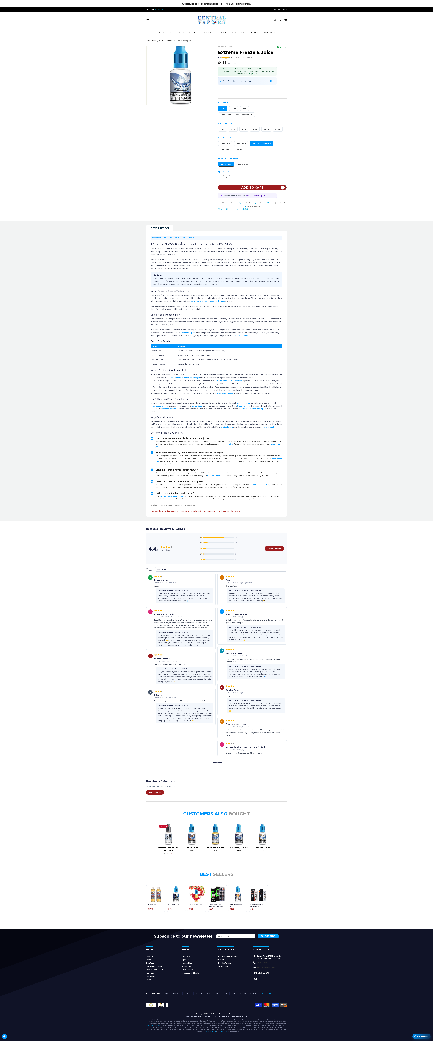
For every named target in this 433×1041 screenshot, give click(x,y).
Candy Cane (197, 406)
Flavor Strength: (228, 158)
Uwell (208, 993)
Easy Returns (261, 203)
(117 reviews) (236, 58)
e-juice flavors (227, 427)
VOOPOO (199, 993)
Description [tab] (160, 228)
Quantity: (223, 172)
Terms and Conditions (209, 1031)
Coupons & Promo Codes (154, 970)
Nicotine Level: (227, 123)
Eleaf (225, 993)
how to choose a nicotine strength (185, 377)
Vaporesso (188, 993)
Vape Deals (269, 32)
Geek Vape (176, 993)
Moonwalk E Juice (215, 848)
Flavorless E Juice (188, 332)
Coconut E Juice (262, 848)
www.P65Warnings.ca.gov (153, 1025)
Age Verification (222, 966)
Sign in (284, 9)
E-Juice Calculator (187, 970)
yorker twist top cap (224, 393)
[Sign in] (280, 20)
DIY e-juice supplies (240, 335)
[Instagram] (255, 979)
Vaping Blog (186, 956)
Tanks (222, 32)
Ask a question (155, 792)
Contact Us (149, 956)
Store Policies (150, 963)
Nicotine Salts (186, 966)
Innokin (234, 993)
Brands (254, 32)
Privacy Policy (223, 1031)
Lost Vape (254, 993)
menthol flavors (169, 409)
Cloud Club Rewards (224, 963)
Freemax (243, 993)
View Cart (220, 960)
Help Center (150, 973)
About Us (277, 9)
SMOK (167, 993)
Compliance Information (154, 966)
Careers (148, 980)
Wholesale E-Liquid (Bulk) (190, 973)
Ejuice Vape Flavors (187, 32)
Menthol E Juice (243, 403)
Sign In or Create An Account (227, 956)
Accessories (238, 32)
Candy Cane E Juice (199, 301)
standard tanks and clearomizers (228, 381)
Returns (149, 960)
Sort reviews (149, 569)
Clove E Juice (191, 848)
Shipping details (254, 73)
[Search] (275, 20)
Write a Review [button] (248, 58)
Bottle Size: (225, 103)
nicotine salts (197, 499)
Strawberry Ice (243, 406)
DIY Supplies (164, 32)
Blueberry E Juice (239, 848)
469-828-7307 (159, 10)
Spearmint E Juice (217, 301)
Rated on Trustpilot (253, 206)
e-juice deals (269, 427)
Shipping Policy (151, 976)
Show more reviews (216, 762)
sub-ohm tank (188, 384)
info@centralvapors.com (266, 967)
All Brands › (267, 993)
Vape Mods (208, 32)
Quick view (168, 834)
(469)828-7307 (262, 962)
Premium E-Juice (187, 963)
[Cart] (285, 20)
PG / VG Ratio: (226, 138)
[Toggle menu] (147, 20)
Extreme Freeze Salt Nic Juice (253, 409)
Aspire (217, 993)
